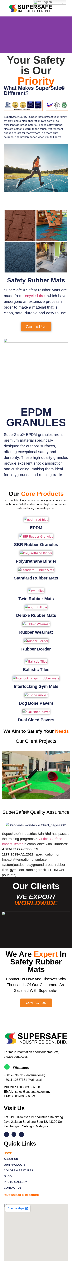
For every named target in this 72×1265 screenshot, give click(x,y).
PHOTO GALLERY (15, 1181)
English (46, 2)
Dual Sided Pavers (36, 719)
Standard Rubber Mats (36, 578)
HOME (8, 1153)
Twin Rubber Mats (36, 598)
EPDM (36, 527)
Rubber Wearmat (36, 632)
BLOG (8, 1176)
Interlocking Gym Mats (36, 686)
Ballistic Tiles (36, 669)
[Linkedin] (6, 1134)
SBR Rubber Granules (36, 544)
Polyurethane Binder (36, 561)
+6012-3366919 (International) (24, 1075)
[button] (64, 8)
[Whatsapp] (7, 1067)
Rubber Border (36, 649)
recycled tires (35, 296)
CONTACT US (12, 1187)
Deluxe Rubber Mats (36, 615)
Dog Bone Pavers (36, 703)
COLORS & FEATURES (18, 1170)
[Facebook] (14, 1134)
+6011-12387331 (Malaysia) (23, 1079)
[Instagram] (21, 1134)
